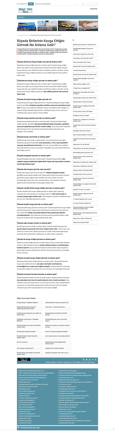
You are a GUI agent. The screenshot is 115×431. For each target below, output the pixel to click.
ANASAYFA (93, 9)
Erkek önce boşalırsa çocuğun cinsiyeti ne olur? (57, 326)
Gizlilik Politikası (50, 362)
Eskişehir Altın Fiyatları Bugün (54, 348)
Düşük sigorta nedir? (24, 389)
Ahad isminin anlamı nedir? (66, 377)
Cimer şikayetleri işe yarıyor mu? (68, 418)
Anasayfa (21, 17)
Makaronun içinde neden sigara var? (69, 379)
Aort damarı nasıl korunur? (25, 348)
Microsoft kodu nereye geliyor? (68, 407)
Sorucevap (27, 35)
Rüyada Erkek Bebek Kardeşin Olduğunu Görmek (72, 373)
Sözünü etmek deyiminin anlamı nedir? (29, 416)
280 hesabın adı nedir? (65, 409)
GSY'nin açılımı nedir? (25, 382)
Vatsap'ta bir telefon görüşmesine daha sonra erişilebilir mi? (76, 382)
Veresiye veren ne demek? (66, 393)
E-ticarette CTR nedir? (25, 423)
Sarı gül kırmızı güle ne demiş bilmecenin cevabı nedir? (74, 395)
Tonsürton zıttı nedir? (65, 384)
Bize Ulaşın (91, 362)
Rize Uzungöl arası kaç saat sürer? (68, 404)
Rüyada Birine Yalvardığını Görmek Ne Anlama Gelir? (28, 353)
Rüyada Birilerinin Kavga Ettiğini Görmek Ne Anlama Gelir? (46, 35)
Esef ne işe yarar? (22, 342)
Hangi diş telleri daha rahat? (67, 423)
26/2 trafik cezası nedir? (26, 404)
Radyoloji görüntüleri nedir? (26, 393)
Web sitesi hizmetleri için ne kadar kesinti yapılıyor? (33, 375)
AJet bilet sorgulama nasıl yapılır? (28, 398)
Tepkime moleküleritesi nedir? (67, 416)
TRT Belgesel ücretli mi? (66, 413)
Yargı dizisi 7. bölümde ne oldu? (68, 386)
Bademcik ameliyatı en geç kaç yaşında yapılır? (72, 398)
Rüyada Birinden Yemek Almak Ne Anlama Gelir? (27, 336)
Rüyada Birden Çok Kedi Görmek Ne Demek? (56, 314)
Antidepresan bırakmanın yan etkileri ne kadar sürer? (29, 314)
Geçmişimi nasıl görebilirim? (26, 400)
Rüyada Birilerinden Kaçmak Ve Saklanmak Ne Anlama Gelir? (26, 307)
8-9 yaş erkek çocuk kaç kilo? (27, 402)
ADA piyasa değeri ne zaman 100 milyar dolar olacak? (33, 384)
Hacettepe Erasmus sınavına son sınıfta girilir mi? (73, 391)
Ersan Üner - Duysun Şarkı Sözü (55, 307)
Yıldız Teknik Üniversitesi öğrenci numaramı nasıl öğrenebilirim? (36, 373)
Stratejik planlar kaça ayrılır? (67, 389)
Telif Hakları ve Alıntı (79, 362)
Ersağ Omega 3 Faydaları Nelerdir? (27, 302)
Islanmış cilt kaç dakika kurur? (27, 413)
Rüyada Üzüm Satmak (25, 418)
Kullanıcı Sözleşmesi (64, 362)
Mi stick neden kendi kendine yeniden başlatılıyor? (33, 377)
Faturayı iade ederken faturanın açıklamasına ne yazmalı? (75, 420)
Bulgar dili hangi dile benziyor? (27, 409)
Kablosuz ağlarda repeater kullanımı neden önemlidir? (74, 402)
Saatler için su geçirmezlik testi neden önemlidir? (72, 411)
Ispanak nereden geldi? (25, 420)
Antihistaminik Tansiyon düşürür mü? (57, 302)
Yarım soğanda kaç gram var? (27, 391)
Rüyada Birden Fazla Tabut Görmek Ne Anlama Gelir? (28, 326)
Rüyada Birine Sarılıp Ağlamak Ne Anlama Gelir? (55, 342)
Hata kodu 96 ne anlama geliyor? (43, 3)
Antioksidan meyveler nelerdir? (26, 331)
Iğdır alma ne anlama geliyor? (27, 407)
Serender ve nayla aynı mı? (66, 400)
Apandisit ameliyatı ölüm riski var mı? (57, 353)
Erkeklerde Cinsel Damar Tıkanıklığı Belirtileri (27, 320)
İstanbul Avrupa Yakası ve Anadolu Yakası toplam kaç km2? (75, 375)
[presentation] (74, 4)
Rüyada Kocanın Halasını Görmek (28, 386)
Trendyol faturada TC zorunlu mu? (28, 379)
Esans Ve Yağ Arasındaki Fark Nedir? (56, 331)
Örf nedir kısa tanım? (25, 411)
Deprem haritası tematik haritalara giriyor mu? (31, 370)
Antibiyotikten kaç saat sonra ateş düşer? (56, 320)
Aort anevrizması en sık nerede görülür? (57, 336)
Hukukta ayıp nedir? (24, 395)
